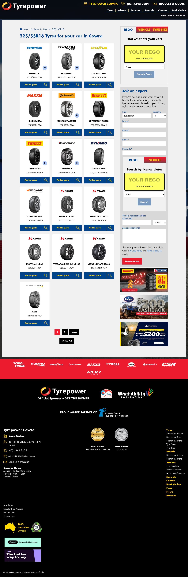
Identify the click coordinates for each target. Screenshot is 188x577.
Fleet (163, 15)
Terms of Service (154, 250)
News (171, 15)
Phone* (125, 130)
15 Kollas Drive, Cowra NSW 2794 (25, 443)
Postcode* (127, 148)
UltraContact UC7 (66, 121)
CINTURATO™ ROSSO (99, 121)
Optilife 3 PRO (99, 73)
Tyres (110, 10)
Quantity (157, 111)
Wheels (122, 10)
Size (124, 111)
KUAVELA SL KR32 (34, 264)
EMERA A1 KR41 (66, 216)
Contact (162, 10)
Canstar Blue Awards (13, 508)
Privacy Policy (136, 250)
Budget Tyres (9, 512)
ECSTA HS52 (66, 73)
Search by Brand (174, 440)
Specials (149, 10)
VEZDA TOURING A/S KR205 (66, 264)
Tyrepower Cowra (103, 4)
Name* (125, 121)
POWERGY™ (34, 169)
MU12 (34, 312)
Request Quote (132, 261)
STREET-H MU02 (99, 169)
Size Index (8, 505)
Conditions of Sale (36, 572)
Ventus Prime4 (34, 216)
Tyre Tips (170, 447)
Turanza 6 (66, 169)
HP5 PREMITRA (35, 121)
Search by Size (173, 437)
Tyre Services (172, 466)
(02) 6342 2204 (138, 4)
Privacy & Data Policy (19, 572)
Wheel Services (173, 469)
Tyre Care (170, 444)
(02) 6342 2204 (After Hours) (21, 456)
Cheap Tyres (9, 516)
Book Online (178, 10)
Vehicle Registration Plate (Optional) (134, 217)
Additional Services (175, 473)
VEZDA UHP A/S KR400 (99, 264)
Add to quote (31, 84)
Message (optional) (131, 227)
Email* (125, 139)
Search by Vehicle (174, 433)
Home (25, 29)
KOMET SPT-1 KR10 (99, 216)
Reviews (180, 15)
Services (135, 10)
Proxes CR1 (35, 73)
